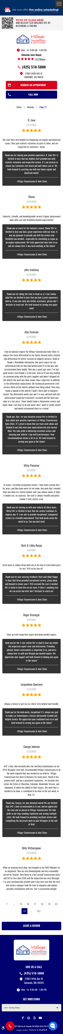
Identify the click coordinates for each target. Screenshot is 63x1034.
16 (28, 904)
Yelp (34, 1018)
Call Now (33, 95)
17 (35, 904)
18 (42, 904)
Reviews (30, 107)
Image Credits (21, 1030)
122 (39, 911)
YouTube (40, 1018)
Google (29, 1018)
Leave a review (31, 926)
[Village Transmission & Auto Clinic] (31, 39)
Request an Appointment (33, 85)
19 (49, 904)
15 (21, 904)
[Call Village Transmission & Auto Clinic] (10, 1025)
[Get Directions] (55, 1009)
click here (36, 19)
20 (56, 904)
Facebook (23, 1018)
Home (19, 107)
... (14, 904)
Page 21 (43, 107)
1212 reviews (40, 59)
